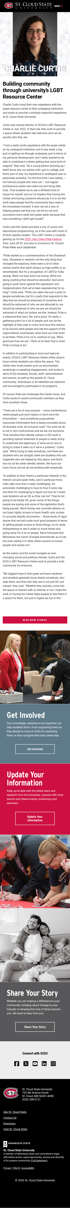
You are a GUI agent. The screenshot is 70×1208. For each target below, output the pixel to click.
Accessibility (27, 1168)
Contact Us (9, 1117)
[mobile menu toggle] (59, 6)
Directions (9, 1123)
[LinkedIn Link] (44, 1064)
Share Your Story (35, 1027)
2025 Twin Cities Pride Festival (43, 239)
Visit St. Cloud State (15, 1129)
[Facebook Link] (16, 1065)
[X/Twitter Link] (26, 1065)
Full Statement (39, 1160)
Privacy (7, 1168)
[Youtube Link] (35, 1065)
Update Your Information (35, 818)
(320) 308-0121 (31, 1099)
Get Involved (35, 749)
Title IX (16, 1168)
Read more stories (35, 619)
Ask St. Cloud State (14, 1112)
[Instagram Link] (53, 1065)
